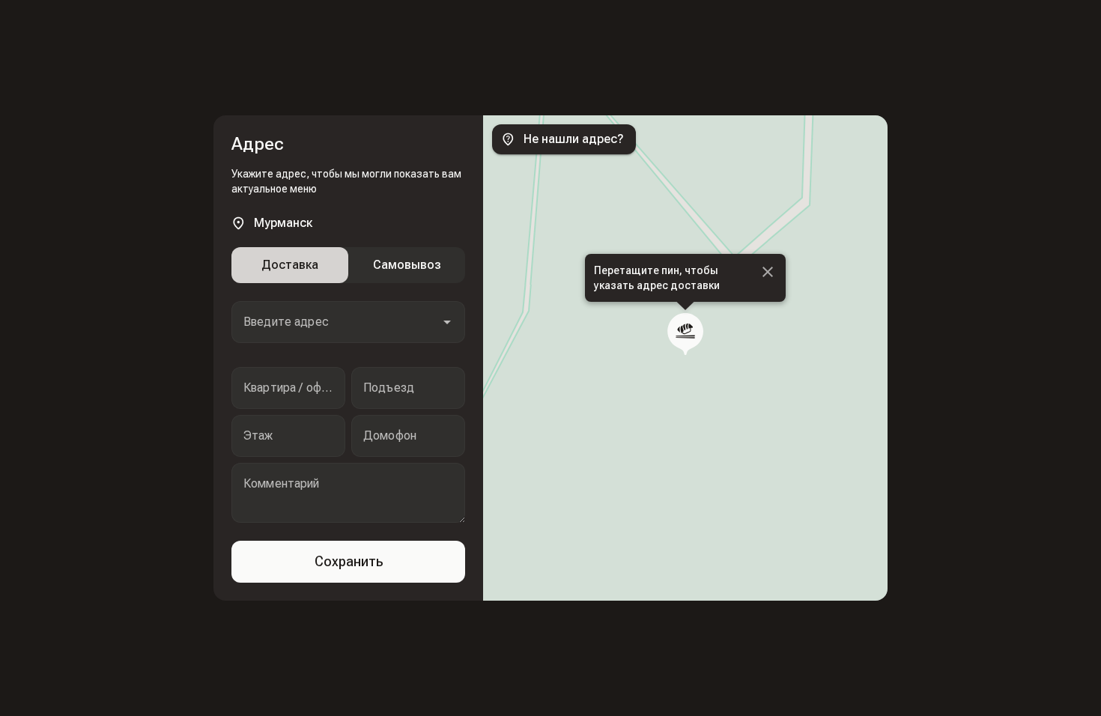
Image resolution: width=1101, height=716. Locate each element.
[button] (447, 322)
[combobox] (348, 322)
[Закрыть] (768, 272)
